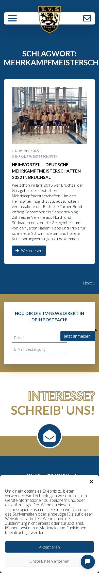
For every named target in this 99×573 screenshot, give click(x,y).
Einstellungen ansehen (49, 561)
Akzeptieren (49, 547)
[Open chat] (88, 562)
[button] (91, 481)
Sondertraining (65, 211)
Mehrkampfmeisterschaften (35, 156)
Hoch (89, 282)
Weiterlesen (31, 250)
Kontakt (87, 18)
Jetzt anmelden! (77, 336)
